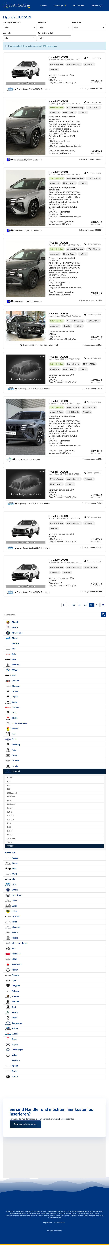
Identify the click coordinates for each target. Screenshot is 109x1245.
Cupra (14, 696)
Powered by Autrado (54, 1231)
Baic (13, 654)
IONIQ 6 (10, 820)
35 (103, 605)
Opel (13, 980)
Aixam (14, 627)
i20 (8, 785)
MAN (14, 921)
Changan (15, 686)
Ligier (14, 905)
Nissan (14, 969)
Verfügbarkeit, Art (12, 22)
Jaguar (14, 863)
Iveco (14, 852)
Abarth (14, 622)
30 (74, 605)
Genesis (15, 760)
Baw (13, 659)
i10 (8, 782)
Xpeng (14, 1065)
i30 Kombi (11, 797)
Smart (14, 1017)
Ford (13, 739)
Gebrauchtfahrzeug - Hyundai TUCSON (54, 130)
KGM (14, 873)
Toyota (14, 1044)
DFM (13, 712)
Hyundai (15, 771)
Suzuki (14, 1033)
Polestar (15, 991)
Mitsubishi (16, 964)
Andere (15, 643)
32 (85, 605)
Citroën (15, 691)
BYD (13, 675)
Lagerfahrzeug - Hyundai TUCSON (54, 372)
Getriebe (76, 22)
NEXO (9, 835)
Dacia (14, 702)
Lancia (14, 889)
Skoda (14, 1012)
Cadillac (15, 680)
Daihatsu (15, 707)
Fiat (13, 734)
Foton (14, 750)
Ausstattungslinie (46, 33)
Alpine (14, 638)
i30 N (9, 801)
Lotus (14, 911)
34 (97, 605)
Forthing (15, 744)
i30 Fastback (12, 793)
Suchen (43, 5)
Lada (13, 884)
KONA (9, 831)
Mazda (14, 937)
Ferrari (14, 728)
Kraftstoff (42, 22)
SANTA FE (11, 839)
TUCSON (10, 846)
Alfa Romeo (17, 632)
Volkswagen (17, 1049)
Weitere (15, 1060)
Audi (13, 648)
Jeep (13, 868)
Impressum (47, 1222)
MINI (14, 959)
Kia (13, 879)
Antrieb (7, 33)
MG (13, 948)
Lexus (14, 900)
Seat (13, 1007)
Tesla (13, 1039)
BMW (14, 670)
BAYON (10, 778)
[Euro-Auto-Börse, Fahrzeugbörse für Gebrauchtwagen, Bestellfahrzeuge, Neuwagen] (16, 5)
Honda (14, 766)
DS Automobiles (19, 723)
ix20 (9, 823)
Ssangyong (16, 1023)
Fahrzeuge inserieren (25, 1121)
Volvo (14, 1055)
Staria (9, 842)
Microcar (15, 953)
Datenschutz (59, 1222)
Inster (9, 808)
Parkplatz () (96, 5)
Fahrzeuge (58, 5)
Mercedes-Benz (19, 943)
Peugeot (15, 985)
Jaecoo (14, 858)
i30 (8, 789)
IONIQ (9, 812)
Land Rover (16, 895)
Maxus (14, 932)
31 (79, 605)
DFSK (14, 718)
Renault (15, 1001)
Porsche (15, 996)
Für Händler (78, 5)
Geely (14, 755)
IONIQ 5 (10, 816)
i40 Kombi (11, 804)
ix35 (9, 827)
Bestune (15, 664)
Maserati (15, 927)
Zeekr (14, 1071)
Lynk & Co (16, 916)
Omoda (15, 975)
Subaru (14, 1028)
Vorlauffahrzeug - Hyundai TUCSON (54, 73)
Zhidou (14, 1076)
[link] (92, 58)
